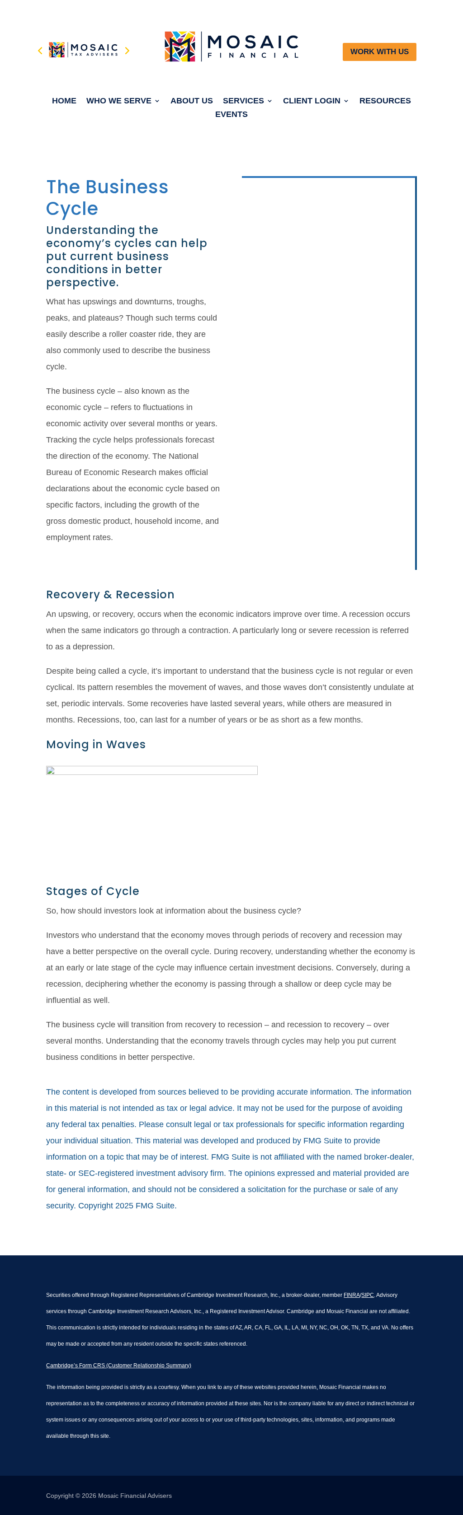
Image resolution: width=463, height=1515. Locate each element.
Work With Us (379, 51)
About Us (191, 101)
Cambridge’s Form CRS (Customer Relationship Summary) (118, 1365)
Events (231, 115)
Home (64, 101)
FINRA (352, 1295)
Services (243, 101)
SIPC (367, 1295)
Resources (385, 101)
